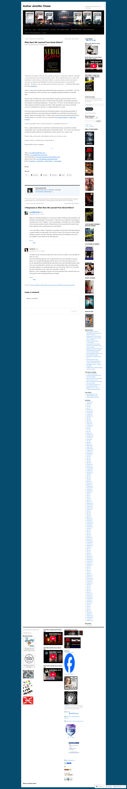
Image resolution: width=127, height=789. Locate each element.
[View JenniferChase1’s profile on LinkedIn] (93, 40)
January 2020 (89, 447)
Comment (74, 311)
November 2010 (89, 617)
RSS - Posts (88, 124)
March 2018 (88, 481)
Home (26, 29)
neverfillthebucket (34, 212)
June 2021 (88, 430)
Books (34, 29)
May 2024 (88, 405)
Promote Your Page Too (69, 674)
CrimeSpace (66, 705)
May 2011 (88, 608)
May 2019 (88, 459)
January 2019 (89, 465)
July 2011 (88, 604)
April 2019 (88, 461)
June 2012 (88, 587)
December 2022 (89, 411)
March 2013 (88, 573)
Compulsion (32, 161)
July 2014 (88, 548)
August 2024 (89, 403)
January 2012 (89, 595)
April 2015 (88, 534)
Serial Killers (33, 86)
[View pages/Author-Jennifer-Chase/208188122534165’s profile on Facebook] (87, 40)
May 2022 (88, 419)
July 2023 (88, 406)
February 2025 (89, 401)
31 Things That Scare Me (91, 373)
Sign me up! (89, 109)
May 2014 (88, 551)
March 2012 (88, 592)
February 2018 (89, 483)
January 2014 (89, 558)
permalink (70, 200)
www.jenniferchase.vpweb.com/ (38, 155)
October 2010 (89, 618)
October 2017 (89, 489)
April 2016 (88, 515)
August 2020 (89, 439)
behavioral (75, 198)
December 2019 (89, 448)
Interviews (53, 29)
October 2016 (89, 506)
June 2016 (88, 512)
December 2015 (89, 522)
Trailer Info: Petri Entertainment (32, 33)
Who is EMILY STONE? (63, 29)
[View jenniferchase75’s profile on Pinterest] (91, 40)
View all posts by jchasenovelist (43, 191)
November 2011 (89, 598)
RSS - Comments (90, 126)
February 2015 (89, 537)
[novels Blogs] (67, 770)
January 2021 (89, 433)
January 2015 (89, 539)
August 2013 (89, 565)
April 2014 (88, 553)
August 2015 (89, 528)
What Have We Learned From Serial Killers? (44, 42)
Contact (44, 33)
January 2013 (89, 576)
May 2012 (88, 589)
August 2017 (89, 492)
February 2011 (89, 612)
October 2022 (89, 414)
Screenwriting (57, 161)
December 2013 (89, 559)
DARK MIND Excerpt (76, 29)
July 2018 (88, 475)
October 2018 (89, 470)
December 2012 (89, 578)
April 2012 (88, 590)
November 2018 (89, 469)
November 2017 (89, 487)
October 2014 (89, 544)
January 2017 (89, 501)
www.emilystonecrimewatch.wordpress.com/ (48, 157)
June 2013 (88, 569)
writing (70, 748)
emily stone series (41, 200)
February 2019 (89, 464)
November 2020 (89, 436)
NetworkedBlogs (72, 742)
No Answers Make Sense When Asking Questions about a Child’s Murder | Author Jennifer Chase (52, 285)
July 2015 (88, 529)
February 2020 (89, 445)
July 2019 (88, 456)
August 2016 (89, 509)
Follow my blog (74, 751)
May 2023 (88, 408)
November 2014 (89, 542)
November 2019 (89, 450)
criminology (71, 749)
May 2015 (88, 533)
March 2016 (88, 517)
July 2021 (88, 428)
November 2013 (89, 561)
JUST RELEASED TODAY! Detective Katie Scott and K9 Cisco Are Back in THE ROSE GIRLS (93, 361)
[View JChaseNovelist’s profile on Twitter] (89, 40)
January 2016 (89, 520)
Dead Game (40, 161)
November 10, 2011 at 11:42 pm (37, 251)
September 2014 (89, 545)
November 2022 (89, 412)
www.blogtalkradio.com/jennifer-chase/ (47, 159)
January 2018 (89, 484)
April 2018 (88, 480)
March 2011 (88, 611)
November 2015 (89, 523)
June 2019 (88, 458)
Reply (34, 242)
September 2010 (89, 620)
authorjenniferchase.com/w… (92, 394)
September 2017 (89, 490)
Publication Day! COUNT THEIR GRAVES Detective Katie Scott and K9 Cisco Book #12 (93, 338)
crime (35, 200)
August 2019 (89, 455)
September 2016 (89, 508)
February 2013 (89, 575)
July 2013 (88, 567)
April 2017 (88, 498)
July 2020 (88, 441)
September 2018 (89, 472)
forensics (74, 748)
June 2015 (88, 531)
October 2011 (89, 600)
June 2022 (88, 417)
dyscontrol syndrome (62, 117)
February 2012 (89, 593)
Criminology (39, 198)
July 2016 (88, 511)
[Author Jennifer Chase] (69, 672)
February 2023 (89, 409)
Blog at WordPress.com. (99, 785)
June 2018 (88, 476)
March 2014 (88, 554)
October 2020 (89, 437)
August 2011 (89, 603)
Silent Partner (48, 161)
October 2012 (89, 581)
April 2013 (88, 572)
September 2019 (89, 453)
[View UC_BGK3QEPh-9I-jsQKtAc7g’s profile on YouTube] (94, 40)
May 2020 (88, 442)
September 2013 (89, 564)
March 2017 (88, 500)
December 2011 (89, 597)
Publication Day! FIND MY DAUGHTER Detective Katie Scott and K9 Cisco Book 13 (93, 333)
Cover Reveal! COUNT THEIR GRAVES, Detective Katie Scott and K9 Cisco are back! (93, 345)
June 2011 (88, 606)
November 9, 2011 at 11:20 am (36, 214)
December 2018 (89, 467)
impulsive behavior (50, 200)
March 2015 (88, 536)
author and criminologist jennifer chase (63, 198)
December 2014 (89, 540)
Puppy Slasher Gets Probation (72, 38)
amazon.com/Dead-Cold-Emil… (93, 397)
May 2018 (88, 478)
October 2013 (89, 562)
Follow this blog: (90, 97)
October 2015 (89, 525)
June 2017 (88, 495)
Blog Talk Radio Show (43, 29)
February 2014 (89, 556)
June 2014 (88, 550)
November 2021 (89, 425)
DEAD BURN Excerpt (88, 29)
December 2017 (89, 486)
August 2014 (89, 547)
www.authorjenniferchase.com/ (36, 153)
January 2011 (89, 614)
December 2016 (89, 503)
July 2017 (88, 494)
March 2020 (88, 444)
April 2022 (88, 420)
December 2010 (89, 615)
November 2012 (89, 579)
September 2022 (89, 416)
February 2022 (89, 422)
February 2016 (89, 519)
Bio (30, 29)
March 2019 (88, 462)
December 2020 (89, 434)
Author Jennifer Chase (37, 6)
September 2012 (89, 583)
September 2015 (89, 526)
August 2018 (89, 473)
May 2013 (88, 570)
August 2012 (89, 584)
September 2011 (89, 601)
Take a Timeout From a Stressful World (34, 38)
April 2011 (88, 609)
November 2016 (89, 505)
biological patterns (29, 200)
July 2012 (88, 586)
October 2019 (89, 451)
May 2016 (88, 514)
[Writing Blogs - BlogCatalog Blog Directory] (73, 718)
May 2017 (88, 497)
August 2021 (89, 426)
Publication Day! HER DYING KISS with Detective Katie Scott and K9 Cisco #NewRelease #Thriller (94, 350)
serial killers (58, 200)
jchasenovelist (43, 44)
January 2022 (89, 423)
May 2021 (88, 431)
